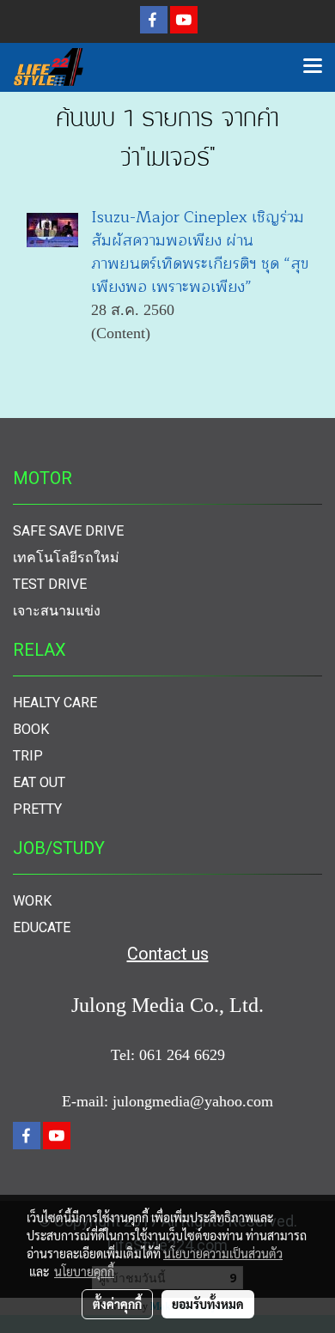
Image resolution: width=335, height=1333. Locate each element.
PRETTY (37, 809)
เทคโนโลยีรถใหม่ (66, 557)
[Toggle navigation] (313, 67)
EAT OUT (39, 782)
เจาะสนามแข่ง (56, 611)
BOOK (31, 729)
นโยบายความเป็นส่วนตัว (223, 1253)
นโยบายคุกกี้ (84, 1271)
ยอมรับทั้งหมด (208, 1304)
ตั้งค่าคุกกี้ (117, 1304)
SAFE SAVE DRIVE (68, 531)
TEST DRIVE (50, 584)
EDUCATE (41, 927)
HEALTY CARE (55, 702)
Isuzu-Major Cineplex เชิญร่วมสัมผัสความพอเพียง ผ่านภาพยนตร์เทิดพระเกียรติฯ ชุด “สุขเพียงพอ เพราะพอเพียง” (199, 252)
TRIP (28, 756)
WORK (32, 901)
